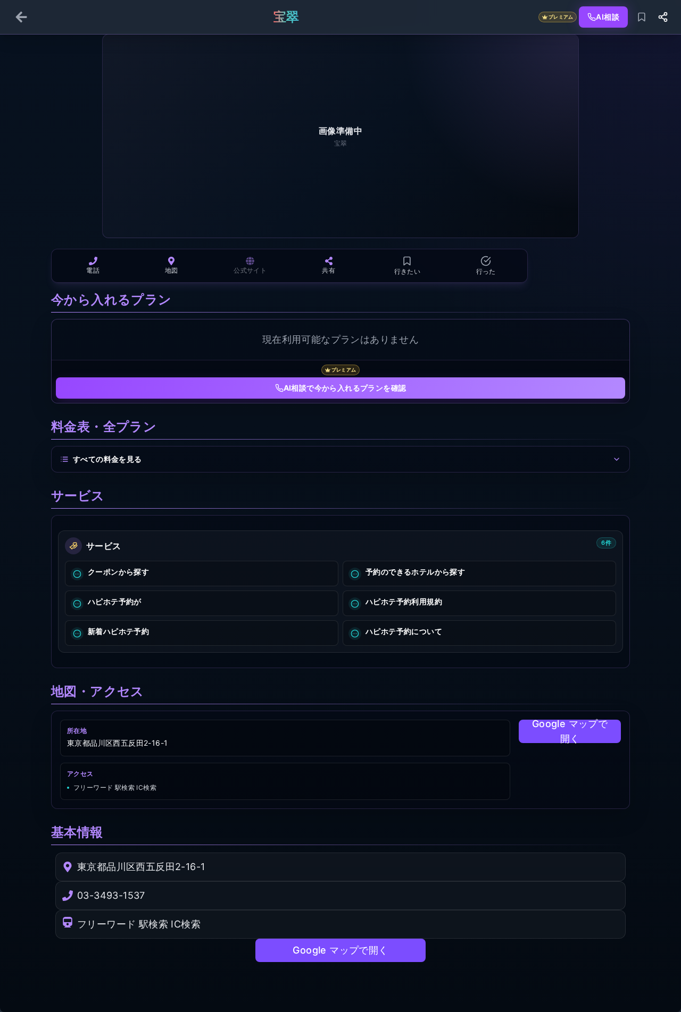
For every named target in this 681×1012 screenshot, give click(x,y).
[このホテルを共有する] (662, 17)
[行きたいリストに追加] (641, 17)
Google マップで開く (570, 731)
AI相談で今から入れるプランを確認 (345, 387)
